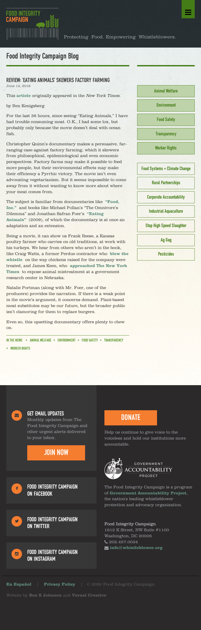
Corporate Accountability (166, 197)
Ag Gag (166, 240)
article (23, 96)
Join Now (56, 452)
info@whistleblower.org (136, 548)
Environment (66, 340)
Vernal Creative (89, 595)
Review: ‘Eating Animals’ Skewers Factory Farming (58, 80)
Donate (130, 417)
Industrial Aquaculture (166, 211)
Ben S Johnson (45, 595)
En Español (18, 584)
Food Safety (90, 340)
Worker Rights (20, 348)
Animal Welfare (40, 340)
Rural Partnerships (166, 183)
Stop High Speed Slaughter (166, 225)
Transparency (113, 340)
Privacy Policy (59, 584)
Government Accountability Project (148, 493)
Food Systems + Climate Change (166, 168)
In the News (14, 340)
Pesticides (166, 254)
